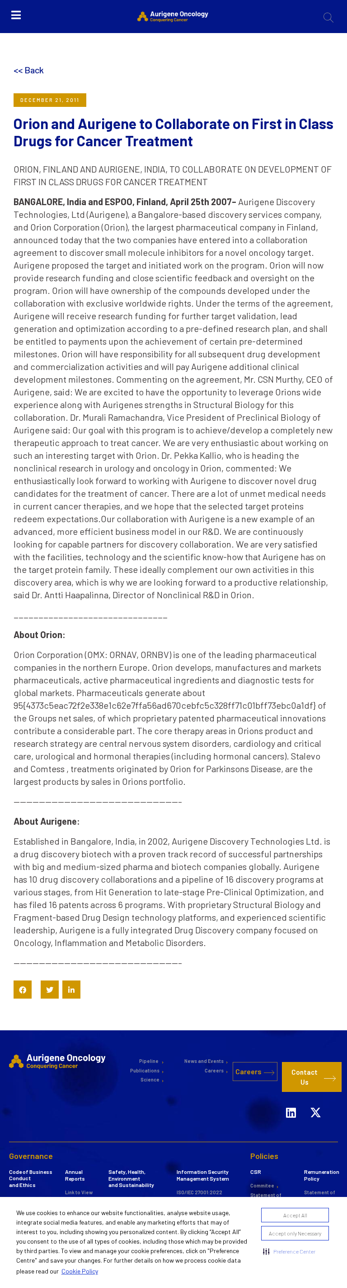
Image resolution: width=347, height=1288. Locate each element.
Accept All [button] (295, 1215)
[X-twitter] (316, 1112)
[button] (289, 1251)
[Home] (58, 1061)
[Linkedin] (291, 1112)
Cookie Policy (79, 1271)
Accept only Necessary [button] (295, 1233)
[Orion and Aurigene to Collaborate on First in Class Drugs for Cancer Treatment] (23, 989)
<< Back (29, 69)
